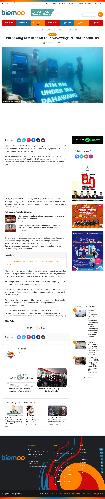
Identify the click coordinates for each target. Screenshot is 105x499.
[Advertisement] (52, 120)
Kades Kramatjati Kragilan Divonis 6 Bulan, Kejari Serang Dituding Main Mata (14, 421)
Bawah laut (41, 328)
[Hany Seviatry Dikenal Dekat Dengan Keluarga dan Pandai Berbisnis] (57, 411)
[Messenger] (33, 140)
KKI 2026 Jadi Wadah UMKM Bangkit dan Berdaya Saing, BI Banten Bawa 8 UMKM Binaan (93, 347)
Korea (58, 467)
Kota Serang (69, 467)
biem (97, 23)
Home (31, 30)
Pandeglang (60, 478)
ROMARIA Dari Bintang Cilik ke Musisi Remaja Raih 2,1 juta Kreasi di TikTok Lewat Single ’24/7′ (93, 364)
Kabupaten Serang (62, 464)
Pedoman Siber (72, 3)
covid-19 (70, 453)
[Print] (43, 140)
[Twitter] (24, 140)
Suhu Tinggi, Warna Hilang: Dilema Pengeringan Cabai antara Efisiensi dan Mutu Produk (41, 217)
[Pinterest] (29, 140)
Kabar (58, 460)
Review (68, 23)
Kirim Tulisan (62, 3)
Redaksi (81, 3)
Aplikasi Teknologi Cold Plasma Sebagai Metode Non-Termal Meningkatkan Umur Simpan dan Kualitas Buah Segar (40, 226)
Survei (83, 472)
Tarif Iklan (88, 3)
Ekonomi (59, 457)
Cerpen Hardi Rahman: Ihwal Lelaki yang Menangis (34, 420)
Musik (68, 471)
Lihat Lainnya (87, 377)
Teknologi (38, 23)
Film (69, 457)
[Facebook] (19, 140)
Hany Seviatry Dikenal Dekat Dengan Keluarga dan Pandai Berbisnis (57, 420)
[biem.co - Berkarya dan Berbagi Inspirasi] (13, 12)
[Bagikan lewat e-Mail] (38, 140)
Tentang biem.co (97, 3)
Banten (58, 450)
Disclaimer (53, 3)
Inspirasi (53, 23)
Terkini (10, 23)
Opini (70, 474)
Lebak (58, 471)
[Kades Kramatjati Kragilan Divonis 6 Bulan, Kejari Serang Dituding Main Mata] (14, 411)
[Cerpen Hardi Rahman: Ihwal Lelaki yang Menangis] (35, 411)
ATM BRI (29, 328)
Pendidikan (60, 481)
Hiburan (24, 23)
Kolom (82, 23)
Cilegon (59, 453)
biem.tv (46, 3)
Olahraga (59, 474)
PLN (70, 481)
